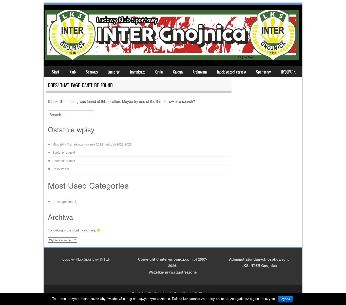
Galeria (178, 72)
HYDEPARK (288, 72)
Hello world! (60, 169)
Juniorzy (114, 72)
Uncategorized (62, 201)
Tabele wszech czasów (231, 72)
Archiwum (200, 72)
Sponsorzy (263, 72)
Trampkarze (137, 72)
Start (55, 72)
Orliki (159, 72)
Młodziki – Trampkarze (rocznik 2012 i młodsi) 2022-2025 (92, 144)
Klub (72, 72)
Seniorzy (92, 72)
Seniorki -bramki (63, 160)
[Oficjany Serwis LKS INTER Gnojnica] (172, 58)
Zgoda (285, 299)
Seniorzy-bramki (63, 152)
